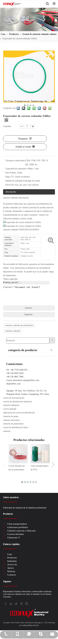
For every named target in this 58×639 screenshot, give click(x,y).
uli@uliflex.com (13, 384)
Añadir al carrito (23, 146)
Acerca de (12, 564)
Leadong (24, 625)
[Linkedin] (10, 603)
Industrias (12, 561)
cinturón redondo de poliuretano (19, 325)
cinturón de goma (10, 416)
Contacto (11, 574)
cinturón (6, 431)
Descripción (11, 192)
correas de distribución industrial (17, 401)
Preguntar (23, 138)
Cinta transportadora (17, 524)
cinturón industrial (11, 405)
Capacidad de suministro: (16, 168)
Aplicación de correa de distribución (19, 412)
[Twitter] (16, 603)
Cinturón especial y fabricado (21, 530)
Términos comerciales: (15, 160)
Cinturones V (13, 537)
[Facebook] (5, 603)
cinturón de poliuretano (13, 424)
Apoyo (10, 568)
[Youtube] (21, 603)
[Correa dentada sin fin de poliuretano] (18, 453)
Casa (9, 554)
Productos (12, 557)
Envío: (8, 185)
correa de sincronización (13, 398)
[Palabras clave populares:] (52, 340)
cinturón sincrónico (11, 420)
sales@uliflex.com (31, 380)
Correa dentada (9, 409)
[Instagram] (26, 603)
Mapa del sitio (33, 625)
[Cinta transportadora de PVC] (40, 453)
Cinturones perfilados (17, 527)
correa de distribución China (15, 427)
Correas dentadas (15, 534)
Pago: (7, 177)
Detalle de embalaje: (14, 181)
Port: (7, 172)
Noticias (11, 571)
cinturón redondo (12, 331)
